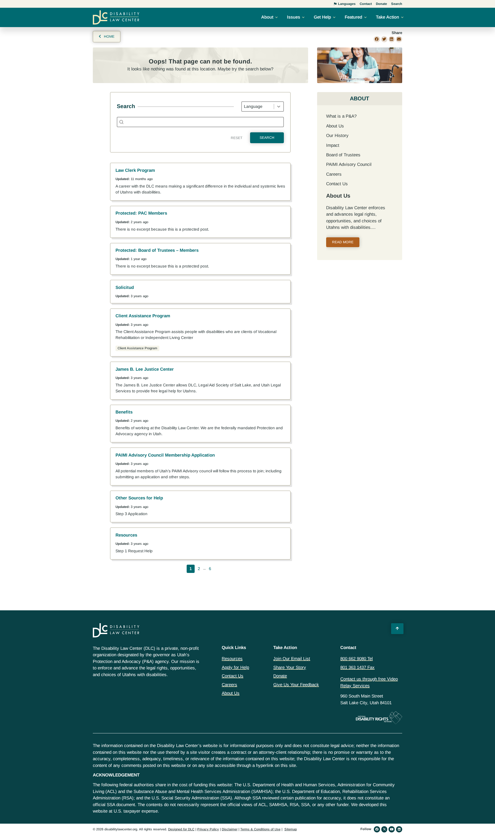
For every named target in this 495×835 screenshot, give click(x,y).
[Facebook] (377, 829)
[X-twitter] (384, 829)
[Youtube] (392, 829)
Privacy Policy (208, 829)
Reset (236, 138)
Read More (342, 242)
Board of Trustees (343, 154)
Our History (337, 135)
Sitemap (290, 829)
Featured (353, 17)
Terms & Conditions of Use (260, 829)
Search (267, 138)
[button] (377, 39)
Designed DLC (181, 829)
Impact (332, 145)
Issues (293, 17)
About (267, 17)
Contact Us (337, 183)
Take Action (387, 17)
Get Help (322, 17)
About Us (335, 126)
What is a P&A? (341, 116)
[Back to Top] (397, 628)
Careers (334, 174)
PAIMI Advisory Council (349, 164)
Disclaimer (229, 829)
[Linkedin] (399, 829)
